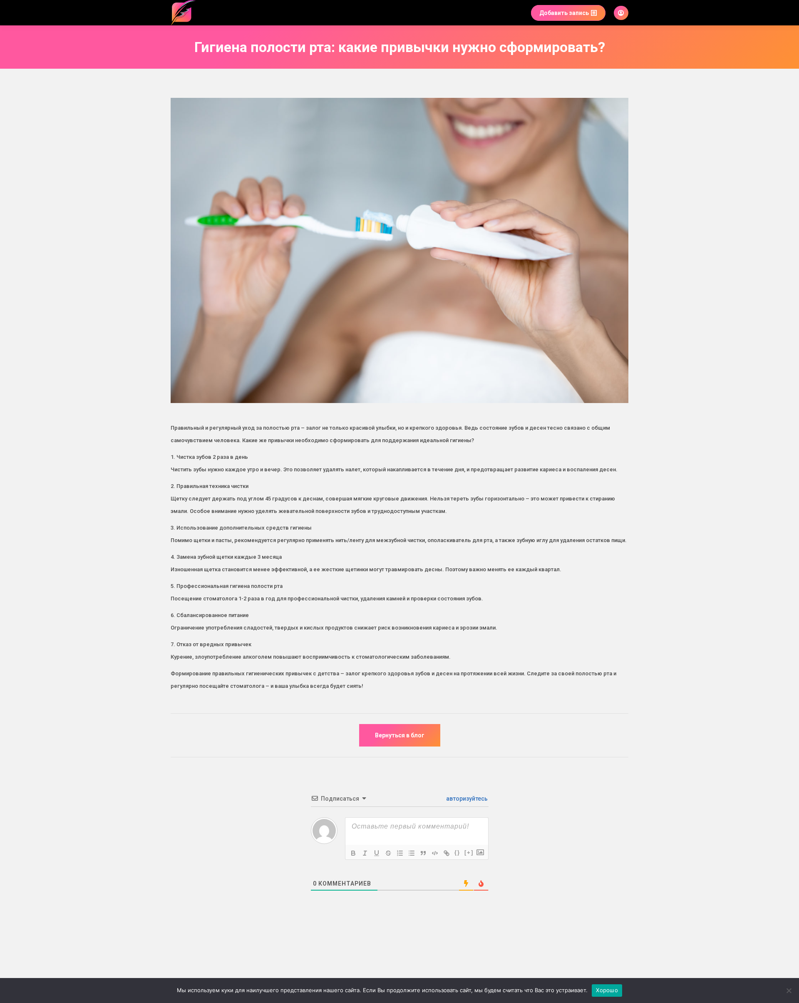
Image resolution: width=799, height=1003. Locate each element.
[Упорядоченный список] (400, 853)
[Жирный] (353, 853)
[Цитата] (423, 853)
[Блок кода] (435, 853)
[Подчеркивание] (376, 853)
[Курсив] (365, 853)
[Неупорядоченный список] (411, 853)
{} (457, 852)
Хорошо (607, 990)
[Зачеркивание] (388, 853)
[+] (469, 852)
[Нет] (788, 990)
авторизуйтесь (466, 798)
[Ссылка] (446, 853)
